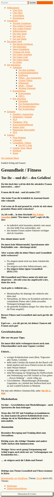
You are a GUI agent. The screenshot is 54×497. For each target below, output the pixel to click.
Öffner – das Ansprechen (29, 78)
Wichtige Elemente (27, 88)
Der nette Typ (19, 36)
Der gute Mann (19, 39)
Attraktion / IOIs (20, 122)
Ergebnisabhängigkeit (28, 72)
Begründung (18, 18)
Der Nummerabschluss (28, 104)
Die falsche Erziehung (23, 44)
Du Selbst (17, 62)
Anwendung (18, 15)
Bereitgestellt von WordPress (14, 478)
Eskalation (23, 101)
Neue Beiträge (19, 137)
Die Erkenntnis (19, 46)
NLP (15, 119)
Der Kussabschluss (27, 106)
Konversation (24, 93)
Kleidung (17, 150)
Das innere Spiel (14, 41)
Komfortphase (19, 91)
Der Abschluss (19, 98)
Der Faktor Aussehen (22, 54)
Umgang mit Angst (21, 52)
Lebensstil (17, 140)
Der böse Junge (20, 33)
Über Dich (17, 10)
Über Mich (18, 13)
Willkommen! (13, 7)
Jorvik (39, 478)
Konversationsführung (23, 124)
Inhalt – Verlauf (25, 85)
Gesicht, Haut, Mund (22, 148)
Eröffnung (23, 75)
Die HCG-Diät (25, 145)
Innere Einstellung (21, 49)
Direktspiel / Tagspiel (22, 117)
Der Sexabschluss (26, 109)
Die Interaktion (14, 65)
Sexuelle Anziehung (22, 23)
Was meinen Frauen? (22, 26)
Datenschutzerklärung (17, 488)
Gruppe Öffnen (25, 80)
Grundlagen (12, 20)
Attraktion (17, 67)
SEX (15, 132)
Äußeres (11, 135)
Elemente (11, 111)
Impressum (12, 486)
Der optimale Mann (10, 158)
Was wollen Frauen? (22, 28)
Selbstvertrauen (20, 31)
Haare (15, 153)
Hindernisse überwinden (24, 130)
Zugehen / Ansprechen (23, 114)
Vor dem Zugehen (26, 70)
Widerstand (23, 83)
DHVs (21, 96)
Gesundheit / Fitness (22, 143)
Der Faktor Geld (20, 57)
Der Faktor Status (21, 59)
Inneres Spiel (18, 127)
